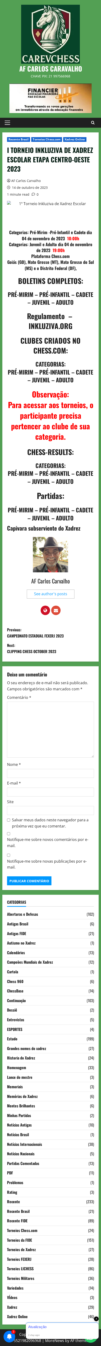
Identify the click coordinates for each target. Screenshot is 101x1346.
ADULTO (65, 302)
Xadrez (12, 1307)
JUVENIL (41, 302)
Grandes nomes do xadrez (26, 1048)
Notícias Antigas (19, 1125)
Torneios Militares (20, 1278)
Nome (14, 764)
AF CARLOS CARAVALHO (50, 68)
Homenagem (16, 1067)
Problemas (15, 1182)
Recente (13, 1201)
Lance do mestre (19, 1077)
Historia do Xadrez (21, 1058)
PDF (10, 1173)
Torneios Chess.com (47, 139)
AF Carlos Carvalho (26, 180)
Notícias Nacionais (21, 1153)
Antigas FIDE (16, 933)
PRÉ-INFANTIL (54, 294)
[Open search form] (93, 122)
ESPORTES (14, 1029)
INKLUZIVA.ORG (50, 326)
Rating (12, 1192)
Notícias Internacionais (24, 1144)
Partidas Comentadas (23, 1163)
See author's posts (50, 593)
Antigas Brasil (17, 924)
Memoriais (15, 1086)
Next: (31, 648)
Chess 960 (15, 981)
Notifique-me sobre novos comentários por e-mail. (47, 842)
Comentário (19, 697)
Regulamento (46, 316)
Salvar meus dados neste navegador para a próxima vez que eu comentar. (50, 823)
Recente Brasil (18, 139)
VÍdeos (12, 1297)
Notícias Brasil (18, 1134)
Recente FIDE (17, 1221)
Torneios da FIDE (19, 1240)
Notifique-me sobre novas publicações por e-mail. (47, 864)
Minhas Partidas (19, 1115)
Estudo (12, 1039)
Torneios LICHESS (20, 1268)
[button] (7, 123)
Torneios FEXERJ (19, 1259)
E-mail (14, 783)
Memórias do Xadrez (22, 1096)
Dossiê (12, 1010)
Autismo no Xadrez (21, 943)
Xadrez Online (75, 139)
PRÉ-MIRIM (20, 294)
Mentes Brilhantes (21, 1106)
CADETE (84, 294)
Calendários (16, 952)
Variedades (15, 1288)
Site (10, 801)
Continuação (16, 1000)
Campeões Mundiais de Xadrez (30, 962)
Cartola (12, 972)
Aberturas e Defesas (22, 914)
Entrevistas (15, 1019)
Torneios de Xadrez (21, 1249)
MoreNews (54, 1340)
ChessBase (15, 991)
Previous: (35, 633)
